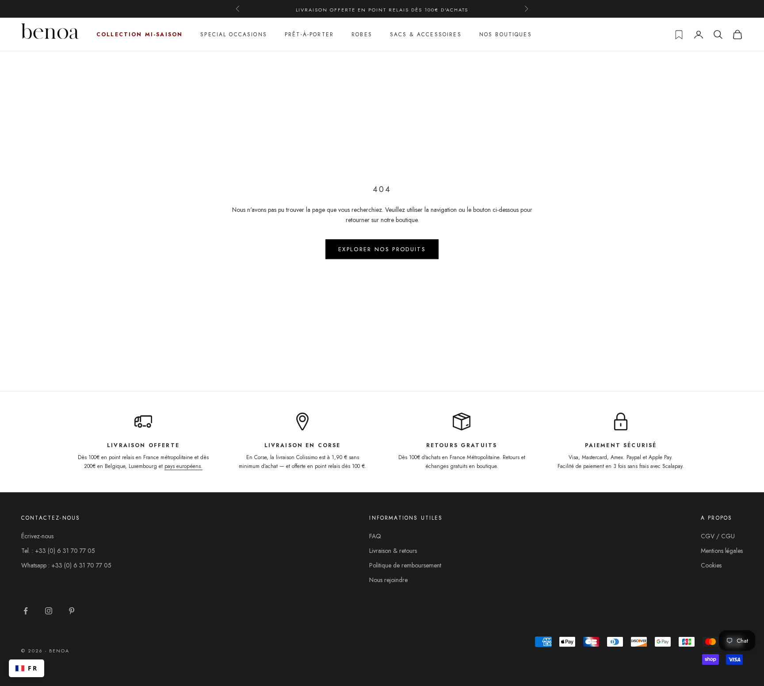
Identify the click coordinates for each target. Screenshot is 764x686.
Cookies (711, 565)
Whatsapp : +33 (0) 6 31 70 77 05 (66, 565)
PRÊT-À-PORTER (309, 34)
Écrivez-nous (37, 536)
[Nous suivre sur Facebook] (25, 610)
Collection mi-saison (139, 34)
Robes (361, 34)
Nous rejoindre (388, 579)
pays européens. (183, 466)
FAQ (375, 536)
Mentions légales (722, 550)
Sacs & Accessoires (426, 34)
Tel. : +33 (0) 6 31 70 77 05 (58, 550)
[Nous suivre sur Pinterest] (71, 610)
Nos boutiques (505, 34)
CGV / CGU (718, 536)
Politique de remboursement (405, 565)
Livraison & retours (393, 550)
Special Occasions (233, 34)
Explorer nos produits (382, 249)
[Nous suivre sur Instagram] (48, 610)
